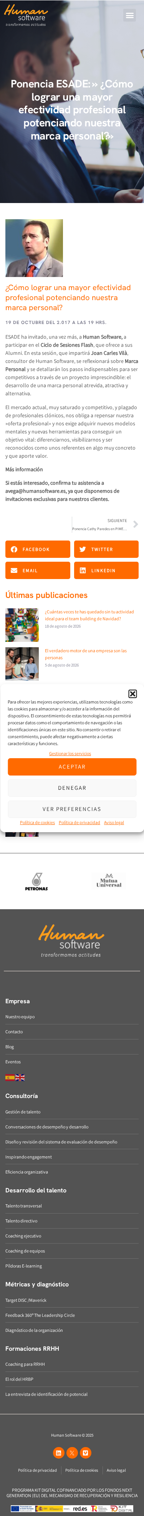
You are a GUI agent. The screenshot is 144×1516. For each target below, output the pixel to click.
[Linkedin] (59, 1453)
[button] (132, 694)
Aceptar (72, 766)
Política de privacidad (79, 822)
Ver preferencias (72, 809)
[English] (20, 1076)
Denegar (72, 787)
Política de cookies (37, 822)
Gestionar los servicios (70, 753)
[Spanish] (10, 1076)
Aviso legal (114, 822)
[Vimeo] (85, 1453)
